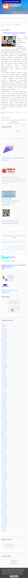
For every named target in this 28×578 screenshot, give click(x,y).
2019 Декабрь (4, 426)
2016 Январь (4, 368)
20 (8, 310)
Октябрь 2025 (14, 301)
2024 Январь (4, 494)
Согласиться (14, 576)
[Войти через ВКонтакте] (10, 131)
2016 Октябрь (4, 380)
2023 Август (4, 487)
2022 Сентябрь (4, 472)
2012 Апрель (4, 325)
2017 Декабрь (4, 396)
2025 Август (4, 515)
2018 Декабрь (4, 412)
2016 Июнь (3, 374)
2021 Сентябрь (4, 455)
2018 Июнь (3, 405)
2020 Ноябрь (4, 441)
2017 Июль (3, 391)
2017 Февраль (4, 385)
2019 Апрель (4, 417)
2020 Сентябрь (4, 438)
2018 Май (3, 403)
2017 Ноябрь (4, 395)
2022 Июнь (3, 468)
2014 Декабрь (4, 356)
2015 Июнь (3, 362)
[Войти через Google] (18, 131)
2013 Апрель (4, 339)
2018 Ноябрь (4, 410)
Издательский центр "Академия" (9, 291)
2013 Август (4, 342)
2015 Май (3, 360)
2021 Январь (4, 444)
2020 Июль (3, 436)
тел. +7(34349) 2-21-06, (8, 203)
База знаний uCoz (9, 546)
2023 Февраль (4, 479)
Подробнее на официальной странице (12, 159)
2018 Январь (4, 398)
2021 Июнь (3, 451)
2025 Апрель (4, 512)
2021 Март (3, 447)
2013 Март (3, 338)
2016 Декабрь (4, 382)
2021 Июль (3, 452)
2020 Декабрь (4, 443)
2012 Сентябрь (4, 331)
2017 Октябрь (4, 394)
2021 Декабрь (4, 459)
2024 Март (3, 497)
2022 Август (4, 470)
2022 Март (3, 463)
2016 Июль (3, 375)
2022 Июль (3, 469)
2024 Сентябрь (4, 504)
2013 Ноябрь (4, 346)
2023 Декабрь (4, 493)
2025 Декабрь (4, 521)
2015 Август (4, 363)
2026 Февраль (4, 524)
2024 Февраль (4, 496)
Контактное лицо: (6, 199)
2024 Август (4, 503)
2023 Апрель (4, 482)
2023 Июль (3, 486)
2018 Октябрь (4, 409)
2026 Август (4, 531)
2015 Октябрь (4, 364)
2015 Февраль (4, 357)
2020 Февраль (4, 429)
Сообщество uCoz (10, 545)
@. (8, 268)
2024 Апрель (4, 498)
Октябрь (10, 24)
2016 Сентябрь (4, 378)
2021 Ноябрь (4, 458)
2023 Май (3, 483)
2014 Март (3, 349)
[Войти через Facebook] (13, 131)
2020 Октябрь (4, 440)
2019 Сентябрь (4, 422)
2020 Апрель (4, 431)
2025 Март (3, 511)
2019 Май (3, 419)
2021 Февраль (4, 445)
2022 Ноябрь (4, 475)
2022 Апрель (4, 465)
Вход (17, 122)
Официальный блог (10, 544)
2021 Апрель (4, 448)
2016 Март (3, 370)
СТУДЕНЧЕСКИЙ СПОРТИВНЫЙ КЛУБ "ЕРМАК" (14, 237)
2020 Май (3, 433)
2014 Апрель (4, 350)
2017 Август (4, 392)
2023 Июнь (3, 484)
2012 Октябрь (4, 332)
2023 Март (3, 480)
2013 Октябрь (4, 345)
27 (8, 311)
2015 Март (3, 359)
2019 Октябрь (4, 423)
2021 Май (3, 449)
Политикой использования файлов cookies (12, 573)
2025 (6, 24)
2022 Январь (4, 461)
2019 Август (4, 420)
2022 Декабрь (4, 476)
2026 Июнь (3, 528)
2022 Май (3, 466)
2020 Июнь (3, 434)
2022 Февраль (4, 462)
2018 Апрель (4, 402)
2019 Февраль (4, 415)
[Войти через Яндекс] (15, 131)
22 (13, 24)
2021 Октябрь (4, 456)
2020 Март (3, 430)
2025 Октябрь (4, 518)
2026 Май (3, 526)
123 (14, 112)
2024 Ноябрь (4, 507)
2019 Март (3, 416)
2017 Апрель (4, 388)
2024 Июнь (3, 500)
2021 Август (4, 454)
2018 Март (3, 401)
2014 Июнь (3, 352)
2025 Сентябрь (4, 517)
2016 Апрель (4, 371)
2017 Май (3, 389)
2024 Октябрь (4, 505)
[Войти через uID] (8, 131)
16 (14, 308)
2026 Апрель (4, 525)
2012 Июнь (3, 328)
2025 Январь (4, 510)
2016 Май (3, 373)
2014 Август (4, 354)
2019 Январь (4, 413)
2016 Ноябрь (4, 381)
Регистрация (12, 122)
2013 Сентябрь (4, 343)
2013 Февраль (4, 336)
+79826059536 (5, 205)
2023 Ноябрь (4, 491)
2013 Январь (4, 335)
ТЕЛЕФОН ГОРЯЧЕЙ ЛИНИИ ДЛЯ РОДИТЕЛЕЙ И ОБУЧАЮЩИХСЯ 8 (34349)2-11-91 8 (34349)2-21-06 (13, 181)
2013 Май (3, 341)
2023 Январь (4, 477)
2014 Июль (3, 353)
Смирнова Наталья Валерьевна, (10, 201)
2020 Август (4, 437)
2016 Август (4, 377)
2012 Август (4, 329)
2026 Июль (3, 529)
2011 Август (4, 324)
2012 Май (3, 327)
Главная (2, 24)
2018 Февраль (4, 399)
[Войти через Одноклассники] (20, 131)
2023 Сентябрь (4, 489)
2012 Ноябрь (4, 334)
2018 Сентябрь (4, 408)
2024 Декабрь (4, 508)
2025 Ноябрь (4, 519)
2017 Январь (4, 384)
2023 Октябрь (4, 490)
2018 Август (4, 406)
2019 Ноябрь (4, 424)
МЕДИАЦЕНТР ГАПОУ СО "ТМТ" (11, 242)
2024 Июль (3, 501)
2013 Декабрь (4, 348)
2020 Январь (4, 427)
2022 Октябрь (4, 473)
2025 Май (3, 514)
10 (15, 306)
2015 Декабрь (4, 367)
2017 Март (3, 387)
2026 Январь (4, 522)
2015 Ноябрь (4, 366)
